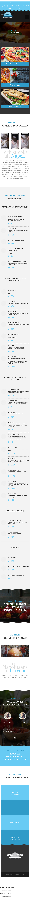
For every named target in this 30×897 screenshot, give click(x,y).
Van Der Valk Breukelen (5, 890)
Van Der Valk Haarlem (5, 896)
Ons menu (15, 36)
